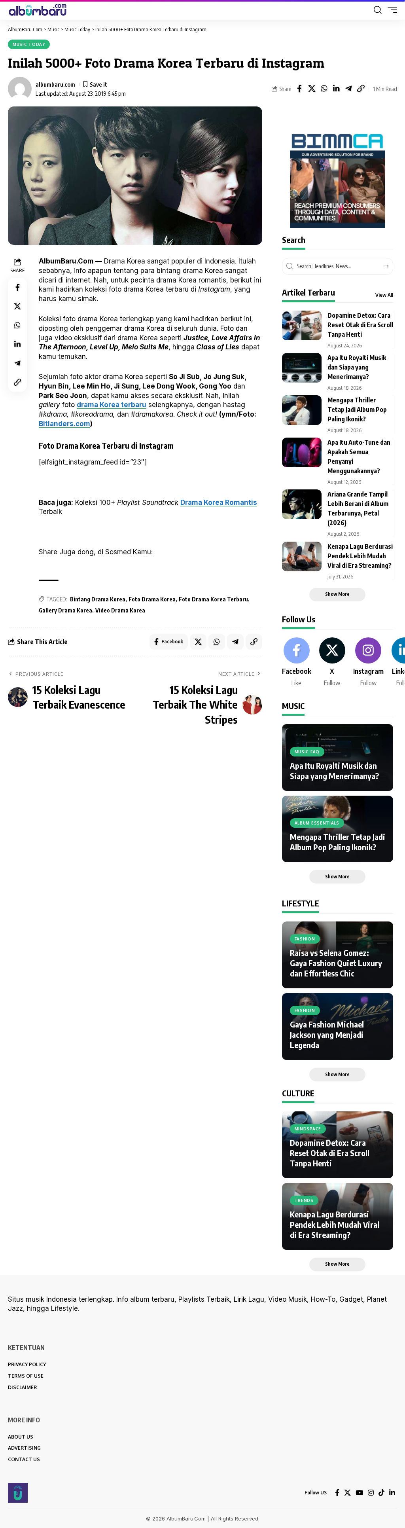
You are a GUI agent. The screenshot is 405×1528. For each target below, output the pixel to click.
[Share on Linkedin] (336, 88)
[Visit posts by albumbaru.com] (20, 88)
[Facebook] (296, 662)
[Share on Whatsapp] (323, 88)
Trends (304, 1200)
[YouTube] (359, 1493)
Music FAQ (307, 751)
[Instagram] (368, 662)
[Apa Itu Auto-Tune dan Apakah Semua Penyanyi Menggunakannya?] (302, 452)
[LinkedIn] (392, 1493)
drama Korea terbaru (111, 405)
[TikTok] (381, 1493)
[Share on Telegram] (348, 88)
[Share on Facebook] (299, 88)
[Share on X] (311, 88)
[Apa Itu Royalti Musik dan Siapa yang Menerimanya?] (302, 368)
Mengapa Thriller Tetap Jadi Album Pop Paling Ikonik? (357, 409)
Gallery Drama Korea (65, 610)
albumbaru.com (55, 84)
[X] (332, 662)
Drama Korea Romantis (218, 502)
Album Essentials (317, 823)
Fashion (305, 939)
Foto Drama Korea (152, 599)
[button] (378, 9)
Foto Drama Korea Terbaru (213, 599)
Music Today (29, 44)
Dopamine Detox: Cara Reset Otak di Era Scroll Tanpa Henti (360, 324)
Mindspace (308, 1128)
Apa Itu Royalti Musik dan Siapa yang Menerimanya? (356, 367)
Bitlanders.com (64, 424)
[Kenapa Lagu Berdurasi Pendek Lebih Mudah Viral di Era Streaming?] (302, 556)
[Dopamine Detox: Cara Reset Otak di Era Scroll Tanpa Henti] (302, 325)
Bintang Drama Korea (97, 599)
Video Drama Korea (120, 610)
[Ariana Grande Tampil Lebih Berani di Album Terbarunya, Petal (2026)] (302, 504)
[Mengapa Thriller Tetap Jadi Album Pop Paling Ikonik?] (302, 410)
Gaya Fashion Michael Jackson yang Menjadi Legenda (327, 1034)
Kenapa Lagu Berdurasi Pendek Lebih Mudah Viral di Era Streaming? (360, 555)
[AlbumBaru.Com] (37, 10)
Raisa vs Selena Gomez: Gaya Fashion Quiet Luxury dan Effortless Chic (336, 963)
